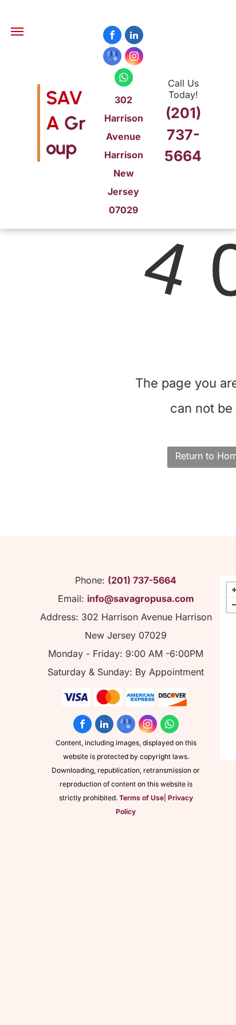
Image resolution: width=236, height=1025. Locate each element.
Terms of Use (141, 797)
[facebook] (112, 36)
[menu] (17, 31)
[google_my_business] (112, 57)
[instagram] (134, 57)
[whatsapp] (124, 78)
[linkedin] (134, 36)
